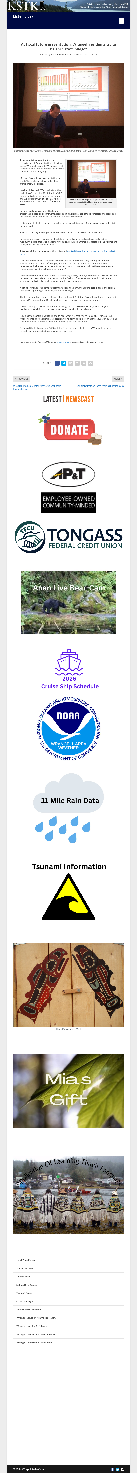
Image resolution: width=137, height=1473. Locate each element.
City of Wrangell (24, 1301)
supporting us (63, 342)
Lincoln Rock (23, 1276)
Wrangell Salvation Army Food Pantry (36, 1317)
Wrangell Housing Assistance (31, 1326)
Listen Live (22, 16)
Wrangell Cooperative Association (34, 1342)
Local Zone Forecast (26, 1260)
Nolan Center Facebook (28, 1309)
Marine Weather (25, 1268)
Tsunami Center (24, 1293)
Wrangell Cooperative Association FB (35, 1334)
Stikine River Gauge (26, 1284)
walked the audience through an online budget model (67, 252)
